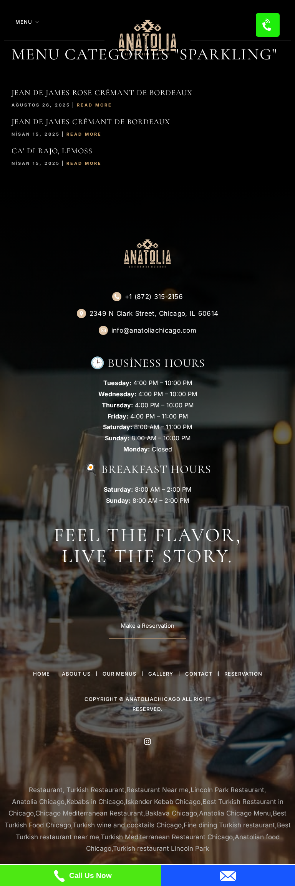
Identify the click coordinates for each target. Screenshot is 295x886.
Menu (23, 22)
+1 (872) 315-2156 (154, 296)
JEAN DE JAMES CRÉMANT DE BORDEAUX (91, 121)
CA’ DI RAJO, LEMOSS (52, 151)
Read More (94, 105)
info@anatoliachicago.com (153, 330)
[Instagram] (147, 741)
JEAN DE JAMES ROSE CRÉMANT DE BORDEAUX (102, 92)
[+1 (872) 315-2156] (116, 296)
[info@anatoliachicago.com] (103, 330)
